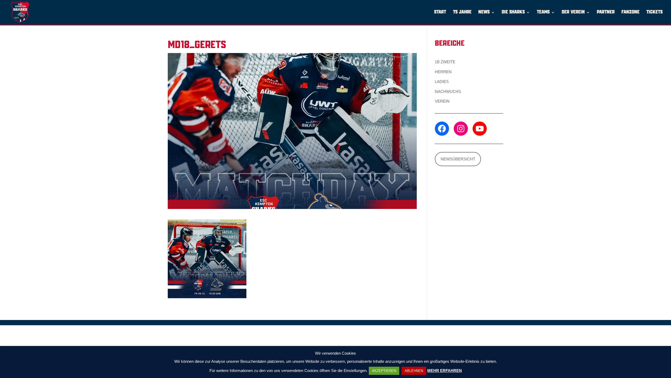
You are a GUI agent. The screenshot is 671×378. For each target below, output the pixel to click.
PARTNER (606, 12)
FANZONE (630, 12)
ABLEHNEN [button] (414, 371)
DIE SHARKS (513, 12)
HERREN (443, 72)
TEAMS (543, 12)
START (440, 12)
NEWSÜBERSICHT (458, 159)
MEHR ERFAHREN (444, 370)
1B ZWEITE (445, 62)
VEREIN (442, 101)
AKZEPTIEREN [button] (384, 371)
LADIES (442, 81)
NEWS (484, 12)
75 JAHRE (462, 12)
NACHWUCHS (448, 91)
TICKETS (654, 12)
